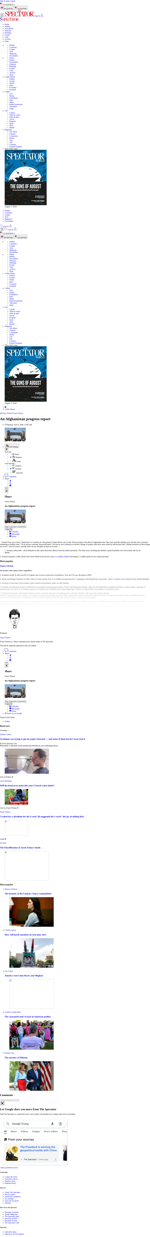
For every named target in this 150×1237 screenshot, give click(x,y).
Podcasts (8, 31)
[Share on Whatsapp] (10, 486)
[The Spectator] (20, 16)
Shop (7, 41)
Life (6, 111)
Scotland (12, 90)
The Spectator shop (12, 1216)
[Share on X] (10, 483)
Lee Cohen (9, 971)
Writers (7, 26)
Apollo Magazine (11, 1214)
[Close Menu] (2, 229)
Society (12, 81)
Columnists (13, 136)
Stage (11, 109)
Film (11, 100)
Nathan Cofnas (5, 734)
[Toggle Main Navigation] (2, 15)
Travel (11, 119)
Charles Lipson (10, 930)
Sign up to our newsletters (14, 1234)
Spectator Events (11, 1221)
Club (6, 37)
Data (11, 85)
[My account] (41, 16)
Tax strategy (9, 1199)
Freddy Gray (9, 1053)
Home (7, 24)
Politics (12, 45)
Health (11, 128)
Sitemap (8, 1203)
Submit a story (10, 1181)
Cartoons (12, 144)
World (11, 83)
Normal (18, 469)
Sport (11, 123)
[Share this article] (6, 488)
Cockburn (13, 47)
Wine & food (14, 117)
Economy (13, 87)
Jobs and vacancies (12, 1201)
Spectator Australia (12, 1212)
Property (12, 121)
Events (7, 35)
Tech (11, 52)
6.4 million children (62, 557)
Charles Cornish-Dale (13, 1012)
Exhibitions (13, 98)
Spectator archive (11, 1219)
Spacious (19, 473)
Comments (12, 477)
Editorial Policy (10, 1183)
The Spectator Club (12, 1223)
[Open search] (1, 226)
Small (17, 454)
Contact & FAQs (11, 1177)
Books (11, 96)
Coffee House (10, 77)
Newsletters (9, 29)
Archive (8, 39)
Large (18, 461)
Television (13, 106)
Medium (18, 457)
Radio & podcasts (15, 104)
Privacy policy (10, 1194)
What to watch (14, 115)
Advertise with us (11, 1179)
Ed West (3, 843)
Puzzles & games (15, 147)
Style (11, 125)
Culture (12, 49)
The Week (13, 132)
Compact (18, 466)
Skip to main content (7, 1)
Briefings (8, 33)
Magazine (13, 54)
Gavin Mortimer (6, 781)
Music (11, 102)
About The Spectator (12, 1192)
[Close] (2, 1103)
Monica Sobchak (6, 566)
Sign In (37, 16)
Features (12, 134)
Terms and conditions (13, 1197)
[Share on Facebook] (10, 481)
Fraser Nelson (5, 638)
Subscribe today (11, 1232)
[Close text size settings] (6, 449)
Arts (11, 94)
